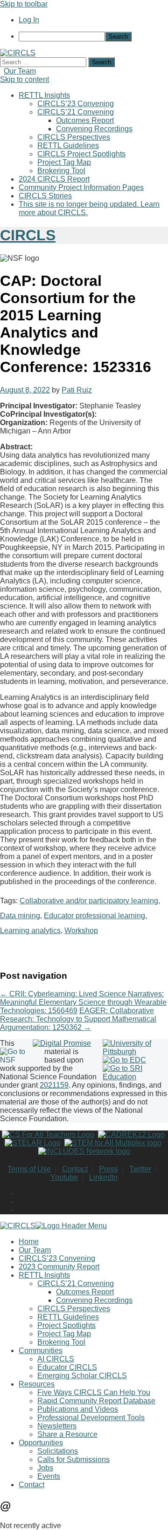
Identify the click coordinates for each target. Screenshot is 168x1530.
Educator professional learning (94, 916)
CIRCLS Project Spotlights (81, 154)
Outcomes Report (85, 120)
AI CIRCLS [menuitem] (55, 1359)
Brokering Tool (61, 171)
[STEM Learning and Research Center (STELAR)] (33, 1143)
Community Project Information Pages (81, 187)
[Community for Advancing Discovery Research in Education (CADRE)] (131, 1134)
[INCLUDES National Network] (84, 1151)
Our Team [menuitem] (35, 1250)
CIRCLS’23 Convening (75, 104)
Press (108, 1169)
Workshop (81, 930)
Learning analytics (30, 930)
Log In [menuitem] (29, 20)
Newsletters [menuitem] (57, 1426)
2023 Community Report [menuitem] (59, 1267)
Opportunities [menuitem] (41, 1443)
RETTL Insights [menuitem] (44, 1275)
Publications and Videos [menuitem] (77, 1409)
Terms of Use (29, 1169)
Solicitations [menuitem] (57, 1451)
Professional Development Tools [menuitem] (91, 1418)
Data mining (20, 916)
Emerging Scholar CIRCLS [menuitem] (82, 1376)
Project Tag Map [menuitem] (64, 1334)
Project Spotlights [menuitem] (66, 1325)
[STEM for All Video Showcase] (112, 1143)
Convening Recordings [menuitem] (94, 1300)
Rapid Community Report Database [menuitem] (96, 1401)
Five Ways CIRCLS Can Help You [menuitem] (93, 1392)
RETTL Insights (44, 95)
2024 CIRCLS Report (54, 179)
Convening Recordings (94, 129)
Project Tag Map (64, 162)
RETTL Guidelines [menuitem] (68, 1317)
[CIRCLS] (17, 53)
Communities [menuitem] (41, 1350)
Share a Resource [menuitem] (67, 1434)
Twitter (140, 1169)
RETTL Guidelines (68, 145)
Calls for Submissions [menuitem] (73, 1459)
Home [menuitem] (29, 1242)
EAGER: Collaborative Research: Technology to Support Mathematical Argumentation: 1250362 (78, 1019)
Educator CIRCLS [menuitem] (67, 1367)
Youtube (64, 1177)
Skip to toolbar (24, 4)
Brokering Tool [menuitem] (61, 1342)
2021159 (54, 1085)
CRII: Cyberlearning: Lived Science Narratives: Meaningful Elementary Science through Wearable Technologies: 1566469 (83, 1002)
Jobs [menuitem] (45, 1468)
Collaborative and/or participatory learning (89, 901)
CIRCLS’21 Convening (75, 112)
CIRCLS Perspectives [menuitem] (73, 1309)
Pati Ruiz (77, 390)
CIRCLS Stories (45, 196)
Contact (75, 1169)
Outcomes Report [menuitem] (85, 1292)
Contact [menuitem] (31, 1485)
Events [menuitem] (48, 1476)
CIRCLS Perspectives (73, 137)
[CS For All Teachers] (48, 1134)
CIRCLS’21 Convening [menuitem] (75, 1283)
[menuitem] (93, 36)
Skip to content (24, 79)
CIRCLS (28, 235)
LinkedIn (103, 1177)
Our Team (20, 71)
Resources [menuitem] (37, 1384)
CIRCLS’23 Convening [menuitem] (57, 1258)
